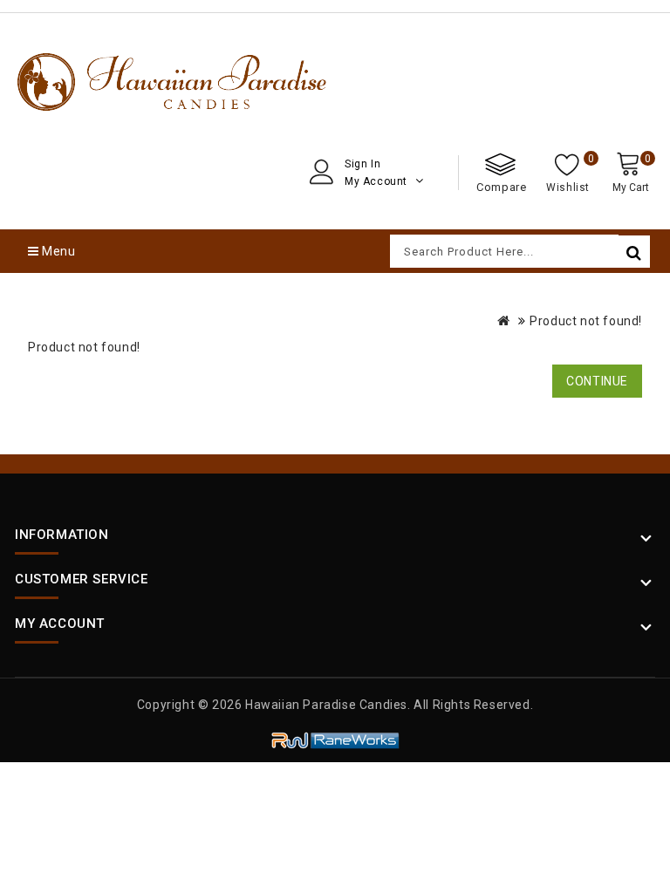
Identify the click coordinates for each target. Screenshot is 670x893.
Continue (597, 381)
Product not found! (586, 321)
